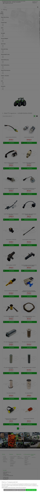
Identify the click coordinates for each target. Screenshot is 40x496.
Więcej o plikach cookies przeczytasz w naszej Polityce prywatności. (14, 487)
